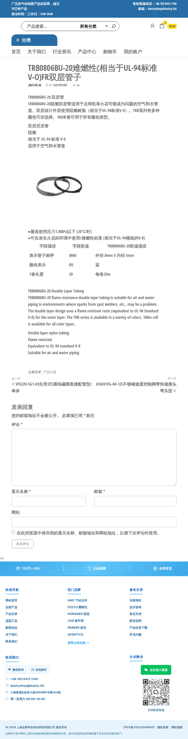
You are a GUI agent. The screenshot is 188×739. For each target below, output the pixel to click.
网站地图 (176, 727)
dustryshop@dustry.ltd (27, 685)
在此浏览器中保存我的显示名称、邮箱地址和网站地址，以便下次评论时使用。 (89, 533)
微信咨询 (18, 669)
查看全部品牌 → (78, 643)
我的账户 (133, 51)
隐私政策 (163, 727)
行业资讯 (62, 51)
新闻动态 (11, 627)
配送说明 (135, 620)
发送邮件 (41, 669)
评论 (16, 424)
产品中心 (87, 51)
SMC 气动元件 (77, 600)
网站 (15, 512)
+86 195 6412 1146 (24, 679)
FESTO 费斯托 (77, 607)
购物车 (110, 51)
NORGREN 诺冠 (78, 614)
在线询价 (135, 600)
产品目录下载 (138, 627)
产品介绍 (49, 372)
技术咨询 (135, 607)
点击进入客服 (159, 670)
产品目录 (11, 614)
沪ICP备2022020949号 (139, 727)
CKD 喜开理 (76, 620)
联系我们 (11, 641)
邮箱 (99, 491)
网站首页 (11, 600)
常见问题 (135, 634)
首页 (16, 51)
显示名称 (21, 491)
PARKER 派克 (77, 627)
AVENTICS (75, 634)
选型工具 (11, 620)
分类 (26, 40)
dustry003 (60, 85)
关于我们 (37, 51)
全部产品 (11, 607)
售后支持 (135, 614)
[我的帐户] (152, 26)
